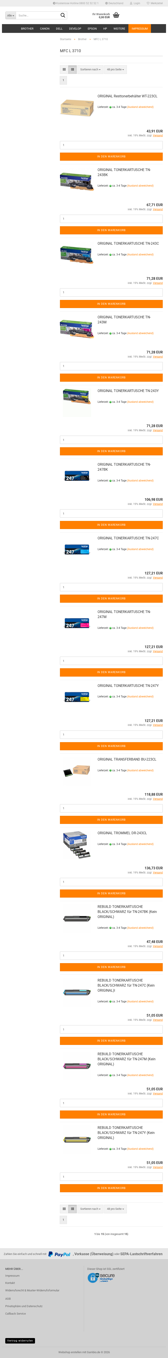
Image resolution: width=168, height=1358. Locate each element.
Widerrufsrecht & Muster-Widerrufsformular (32, 1290)
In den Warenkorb (111, 156)
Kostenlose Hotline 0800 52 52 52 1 (77, 3)
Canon (44, 28)
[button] (114, 3)
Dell (59, 28)
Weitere (119, 28)
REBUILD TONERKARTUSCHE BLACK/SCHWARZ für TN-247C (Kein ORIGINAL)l (126, 985)
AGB (8, 1298)
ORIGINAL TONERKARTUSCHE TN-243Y (128, 391)
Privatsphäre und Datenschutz (23, 1306)
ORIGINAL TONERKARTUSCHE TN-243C (128, 243)
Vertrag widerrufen (20, 1340)
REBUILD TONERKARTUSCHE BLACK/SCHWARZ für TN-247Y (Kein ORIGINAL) (126, 1133)
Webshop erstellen (70, 1352)
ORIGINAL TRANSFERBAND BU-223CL (127, 759)
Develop (75, 28)
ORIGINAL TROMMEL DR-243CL (122, 833)
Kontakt (10, 1283)
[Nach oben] (156, 1351)
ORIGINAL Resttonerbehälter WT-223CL (128, 96)
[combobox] (90, 69)
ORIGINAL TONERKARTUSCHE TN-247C (128, 538)
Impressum (140, 28)
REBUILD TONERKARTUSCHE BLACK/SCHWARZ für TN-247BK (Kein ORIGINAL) (127, 912)
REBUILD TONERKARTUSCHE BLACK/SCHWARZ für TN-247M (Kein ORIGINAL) (127, 1059)
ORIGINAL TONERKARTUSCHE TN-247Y (128, 686)
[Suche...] (63, 16)
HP (105, 28)
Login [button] (136, 3)
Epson (92, 28)
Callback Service (15, 1313)
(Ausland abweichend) (140, 107)
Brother (27, 28)
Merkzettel (156, 3)
